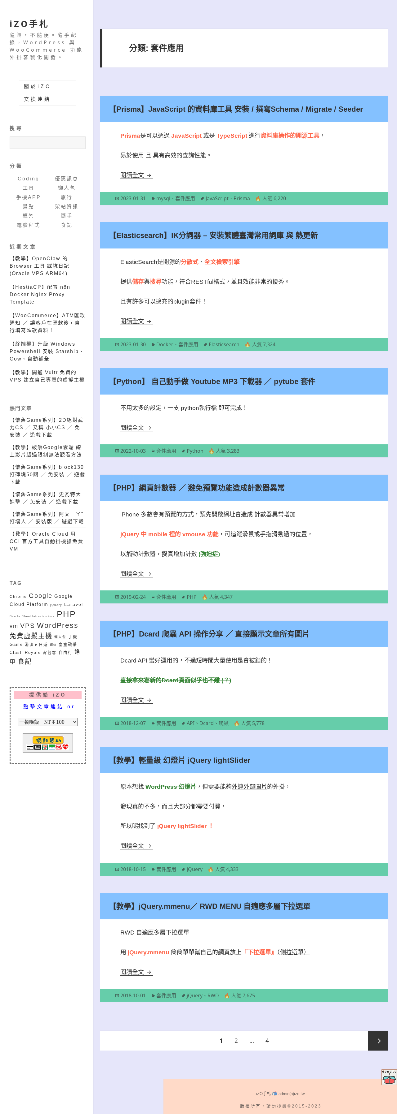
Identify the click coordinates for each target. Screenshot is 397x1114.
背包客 (50, 652)
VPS (27, 625)
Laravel (73, 604)
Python (195, 450)
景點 (28, 206)
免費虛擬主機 (31, 635)
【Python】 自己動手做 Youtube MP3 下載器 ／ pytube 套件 (212, 381)
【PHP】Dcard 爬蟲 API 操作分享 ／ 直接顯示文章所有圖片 (209, 634)
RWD (213, 995)
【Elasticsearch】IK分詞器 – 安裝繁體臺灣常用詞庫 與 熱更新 (213, 235)
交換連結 (37, 99)
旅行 (67, 197)
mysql (163, 198)
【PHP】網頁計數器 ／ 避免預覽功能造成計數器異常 (197, 488)
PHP (66, 614)
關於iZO (37, 86)
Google (40, 595)
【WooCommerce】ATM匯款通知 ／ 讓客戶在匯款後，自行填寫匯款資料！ (47, 323)
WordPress (57, 625)
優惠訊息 (66, 178)
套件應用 (185, 198)
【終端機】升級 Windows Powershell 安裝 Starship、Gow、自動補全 (47, 351)
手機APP (28, 197)
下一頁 (378, 1041)
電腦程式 (28, 225)
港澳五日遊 (36, 644)
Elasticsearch (224, 344)
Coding (28, 178)
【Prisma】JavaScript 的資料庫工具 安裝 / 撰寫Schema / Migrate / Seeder (236, 109)
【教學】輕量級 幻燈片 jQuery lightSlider (179, 760)
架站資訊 (66, 206)
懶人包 (67, 188)
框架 (28, 215)
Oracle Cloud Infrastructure (32, 616)
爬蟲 (224, 723)
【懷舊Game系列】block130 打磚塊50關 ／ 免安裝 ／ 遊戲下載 (47, 474)
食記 (67, 225)
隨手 (67, 215)
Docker (164, 344)
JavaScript (217, 198)
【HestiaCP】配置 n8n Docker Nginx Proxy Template (40, 294)
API (190, 723)
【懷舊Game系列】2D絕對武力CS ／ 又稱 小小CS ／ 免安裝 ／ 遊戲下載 (46, 427)
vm (14, 626)
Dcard (206, 723)
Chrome (18, 596)
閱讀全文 (136, 175)
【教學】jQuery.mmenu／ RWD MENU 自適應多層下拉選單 (209, 906)
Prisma (242, 198)
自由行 (66, 652)
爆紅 (53, 644)
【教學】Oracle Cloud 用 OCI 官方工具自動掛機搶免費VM (46, 541)
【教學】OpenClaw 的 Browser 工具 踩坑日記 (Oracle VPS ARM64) (39, 266)
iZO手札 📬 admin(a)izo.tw (280, 1093)
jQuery (56, 605)
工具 (28, 188)
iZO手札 (30, 23)
